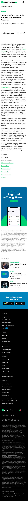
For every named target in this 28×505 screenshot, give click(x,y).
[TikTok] (12, 420)
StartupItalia (4, 171)
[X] (3, 420)
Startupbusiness (5, 169)
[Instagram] (9, 420)
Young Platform (5, 87)
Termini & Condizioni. (12, 455)
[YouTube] (15, 420)
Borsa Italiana (5, 166)
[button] (14, 206)
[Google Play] (13, 415)
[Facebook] (6, 420)
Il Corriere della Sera (7, 163)
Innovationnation (6, 174)
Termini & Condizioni (13, 457)
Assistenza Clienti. (18, 458)
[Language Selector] (23, 2)
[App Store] (11, 415)
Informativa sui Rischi (6, 487)
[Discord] (18, 420)
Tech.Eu (3, 177)
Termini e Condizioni (6, 241)
